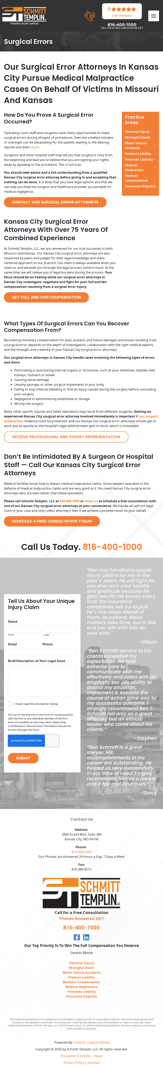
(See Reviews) (122, 16)
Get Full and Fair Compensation (46, 297)
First (11, 634)
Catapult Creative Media (91, 1042)
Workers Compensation (136, 178)
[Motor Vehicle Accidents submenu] (155, 146)
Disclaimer (69, 1056)
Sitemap (93, 1062)
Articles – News (91, 1056)
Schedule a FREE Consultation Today (52, 521)
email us (91, 501)
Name (12, 622)
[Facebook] (76, 937)
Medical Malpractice (134, 167)
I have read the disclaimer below (36, 704)
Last (46, 634)
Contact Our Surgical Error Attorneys (55, 202)
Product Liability (81, 977)
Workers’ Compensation (81, 982)
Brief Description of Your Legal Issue (36, 661)
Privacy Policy (74, 1062)
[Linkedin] (86, 937)
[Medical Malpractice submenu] (155, 168)
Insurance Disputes (81, 996)
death (34, 147)
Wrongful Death (81, 968)
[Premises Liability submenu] (155, 159)
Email (12, 644)
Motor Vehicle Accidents (136, 145)
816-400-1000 (70, 501)
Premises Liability (139, 159)
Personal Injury (137, 131)
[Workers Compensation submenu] (155, 178)
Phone (47, 644)
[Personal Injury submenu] (151, 132)
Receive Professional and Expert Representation (66, 437)
